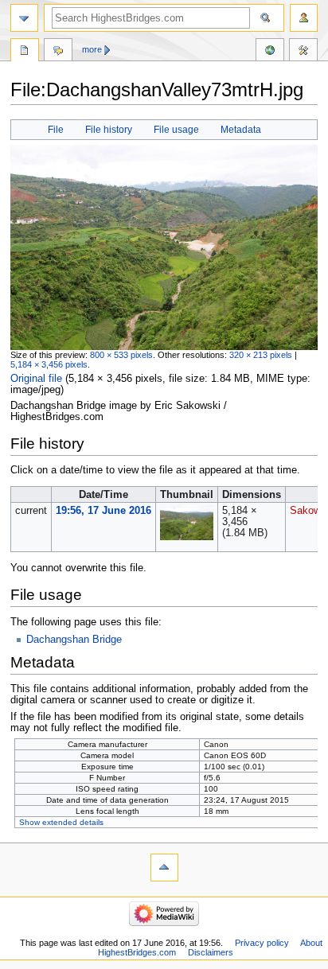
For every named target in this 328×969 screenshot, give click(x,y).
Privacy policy (262, 943)
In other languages (269, 51)
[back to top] (164, 867)
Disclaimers (210, 952)
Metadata (241, 129)
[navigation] (24, 18)
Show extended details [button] (61, 822)
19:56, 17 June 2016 (103, 510)
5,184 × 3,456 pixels (49, 364)
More (92, 49)
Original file (36, 378)
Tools (303, 51)
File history (108, 129)
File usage (176, 129)
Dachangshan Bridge (74, 639)
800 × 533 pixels (121, 355)
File (56, 129)
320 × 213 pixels (260, 355)
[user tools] (304, 18)
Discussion (58, 51)
